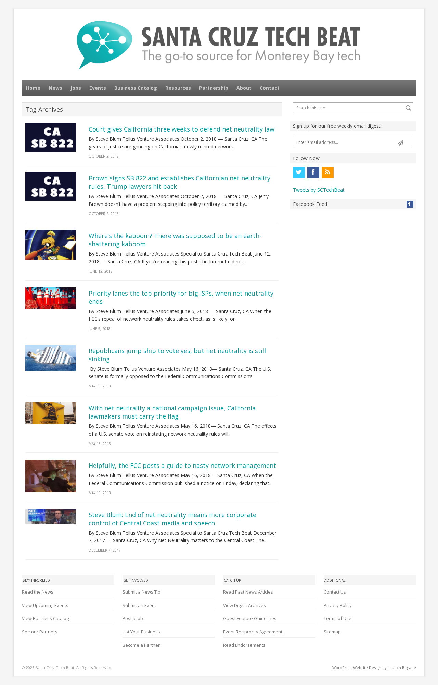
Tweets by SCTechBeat (319, 190)
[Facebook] (313, 172)
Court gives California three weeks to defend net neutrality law (181, 129)
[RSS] (327, 172)
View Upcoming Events (45, 605)
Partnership (213, 88)
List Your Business (141, 631)
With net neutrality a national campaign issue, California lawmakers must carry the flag (172, 412)
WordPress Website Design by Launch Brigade (374, 667)
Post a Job (133, 618)
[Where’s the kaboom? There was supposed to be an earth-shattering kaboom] (50, 245)
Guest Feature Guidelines (249, 618)
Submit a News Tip (141, 592)
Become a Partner (141, 645)
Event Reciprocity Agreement (252, 631)
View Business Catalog (45, 618)
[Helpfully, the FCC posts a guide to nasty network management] (50, 476)
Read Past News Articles (248, 592)
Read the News (37, 592)
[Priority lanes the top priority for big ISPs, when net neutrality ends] (50, 298)
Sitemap (332, 631)
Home (33, 88)
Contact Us (335, 592)
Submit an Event (139, 605)
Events (97, 88)
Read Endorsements (244, 645)
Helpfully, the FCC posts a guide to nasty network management (182, 465)
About (244, 88)
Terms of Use (337, 618)
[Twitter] (299, 172)
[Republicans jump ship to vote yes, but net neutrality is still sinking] (50, 358)
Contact (270, 88)
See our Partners (39, 631)
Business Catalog (135, 88)
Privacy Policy (338, 605)
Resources (178, 88)
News (55, 88)
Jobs (75, 88)
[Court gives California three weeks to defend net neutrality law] (50, 137)
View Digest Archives (244, 605)
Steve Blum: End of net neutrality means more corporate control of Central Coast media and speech (172, 519)
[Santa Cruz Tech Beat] (219, 45)
